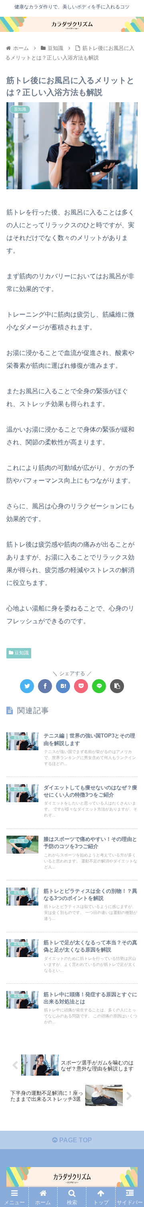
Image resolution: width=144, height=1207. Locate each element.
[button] (129, 854)
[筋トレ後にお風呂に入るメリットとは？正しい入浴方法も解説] (63, 686)
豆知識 (21, 653)
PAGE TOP (75, 1140)
